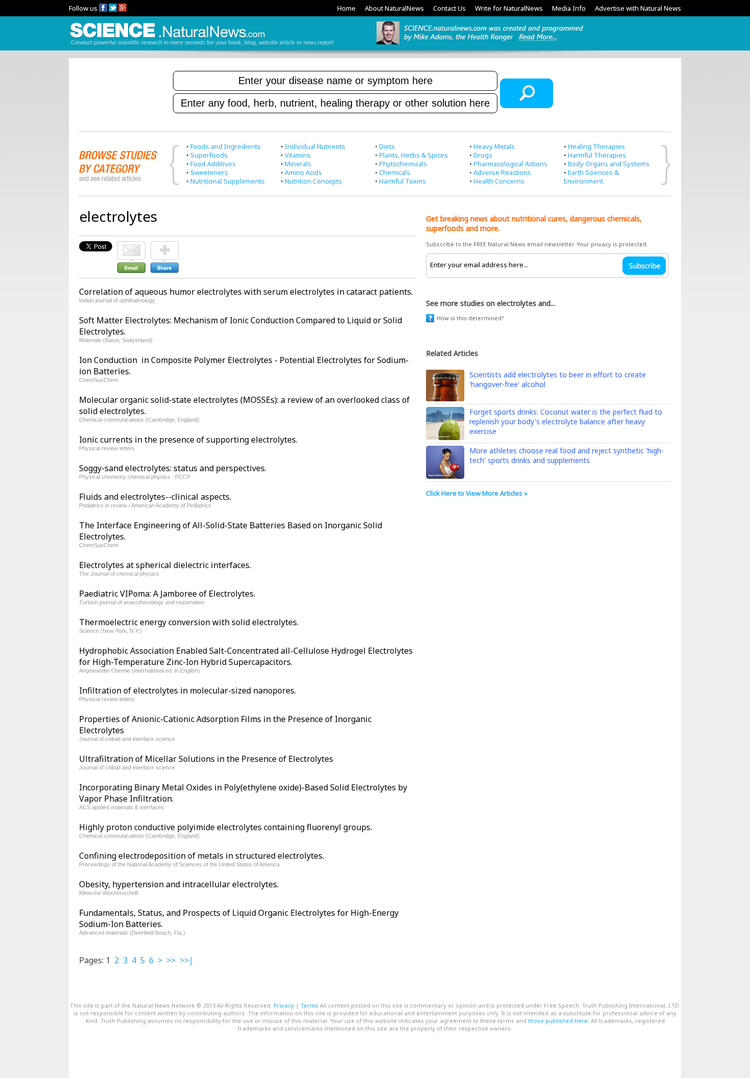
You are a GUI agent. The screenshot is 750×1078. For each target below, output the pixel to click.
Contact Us (449, 8)
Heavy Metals (494, 146)
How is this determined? (470, 318)
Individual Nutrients (315, 146)
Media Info (569, 8)
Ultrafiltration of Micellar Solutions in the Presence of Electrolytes (206, 758)
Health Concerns (498, 181)
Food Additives (213, 163)
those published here (558, 1020)
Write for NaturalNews (509, 8)
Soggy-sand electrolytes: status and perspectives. (172, 468)
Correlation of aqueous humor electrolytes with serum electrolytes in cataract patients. (246, 291)
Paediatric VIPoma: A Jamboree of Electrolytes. (167, 593)
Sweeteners (209, 172)
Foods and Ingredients (225, 146)
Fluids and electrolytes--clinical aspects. (155, 496)
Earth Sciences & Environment (591, 177)
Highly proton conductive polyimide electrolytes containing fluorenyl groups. (225, 827)
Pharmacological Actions (510, 163)
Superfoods (209, 155)
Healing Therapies (596, 146)
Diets (387, 146)
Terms (309, 1005)
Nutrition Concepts (313, 181)
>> (171, 960)
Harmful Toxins (402, 181)
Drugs (482, 155)
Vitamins (298, 155)
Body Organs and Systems (608, 163)
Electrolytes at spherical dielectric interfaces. (165, 565)
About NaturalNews (394, 8)
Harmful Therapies (597, 155)
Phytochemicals (403, 163)
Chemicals (394, 172)
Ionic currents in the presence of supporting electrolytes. (188, 439)
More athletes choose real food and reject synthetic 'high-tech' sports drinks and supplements (566, 455)
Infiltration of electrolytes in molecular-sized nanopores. (187, 690)
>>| (186, 960)
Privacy (283, 1005)
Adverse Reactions (502, 172)
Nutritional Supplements (227, 181)
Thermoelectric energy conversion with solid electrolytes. (188, 622)
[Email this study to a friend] (131, 245)
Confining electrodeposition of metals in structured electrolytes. (201, 855)
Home (346, 8)
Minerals (298, 163)
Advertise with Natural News (638, 8)
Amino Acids (303, 172)
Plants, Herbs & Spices (413, 155)
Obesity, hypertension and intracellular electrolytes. (179, 884)
